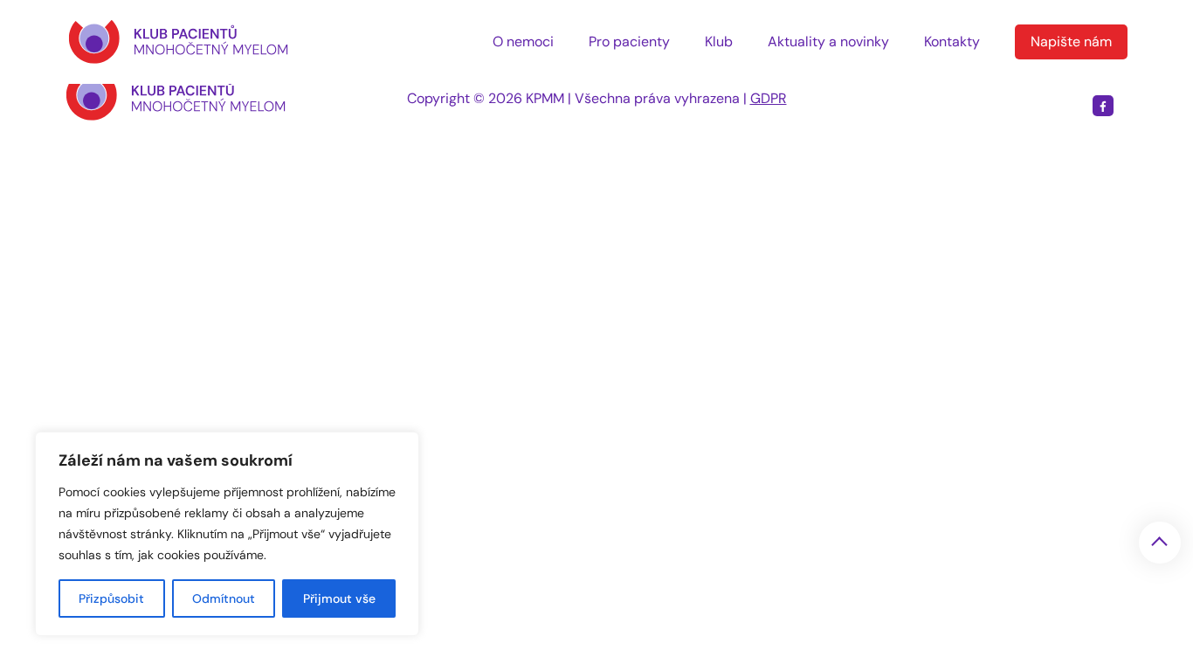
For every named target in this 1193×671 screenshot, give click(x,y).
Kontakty (952, 41)
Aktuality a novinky (828, 41)
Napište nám (1071, 41)
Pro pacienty (629, 41)
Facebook (1103, 105)
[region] (227, 534)
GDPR (768, 98)
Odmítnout (223, 598)
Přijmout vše (339, 598)
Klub (719, 41)
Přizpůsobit (111, 598)
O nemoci (523, 41)
